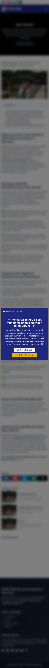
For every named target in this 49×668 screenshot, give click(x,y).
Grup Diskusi (26, 350)
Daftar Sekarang (26, 355)
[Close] (45, 311)
